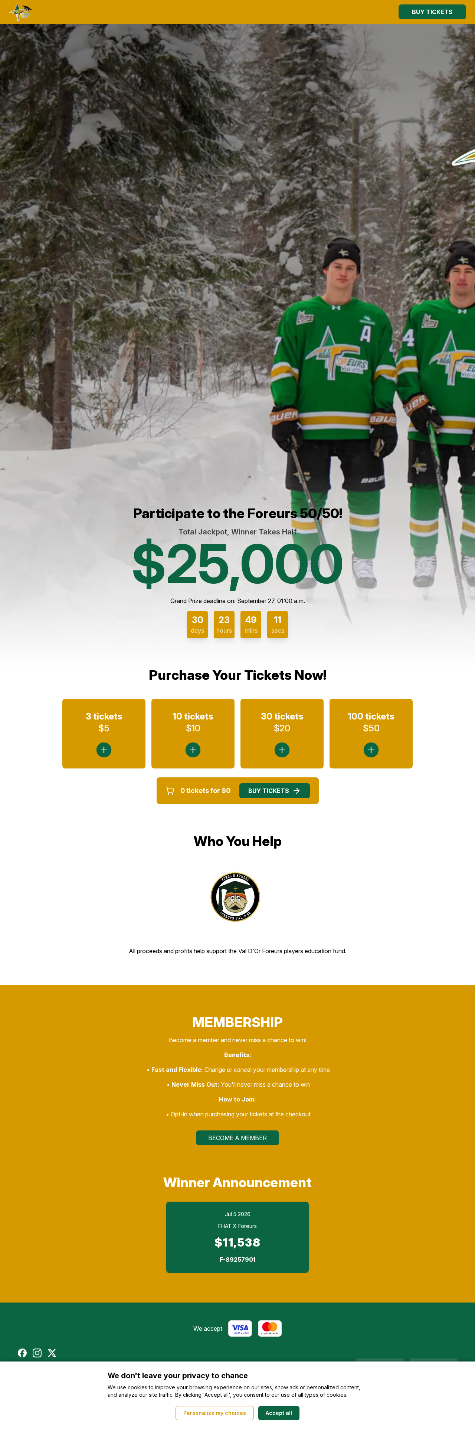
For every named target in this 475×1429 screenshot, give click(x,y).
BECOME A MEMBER (237, 1138)
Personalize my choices (214, 1413)
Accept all (279, 1413)
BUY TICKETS (432, 12)
